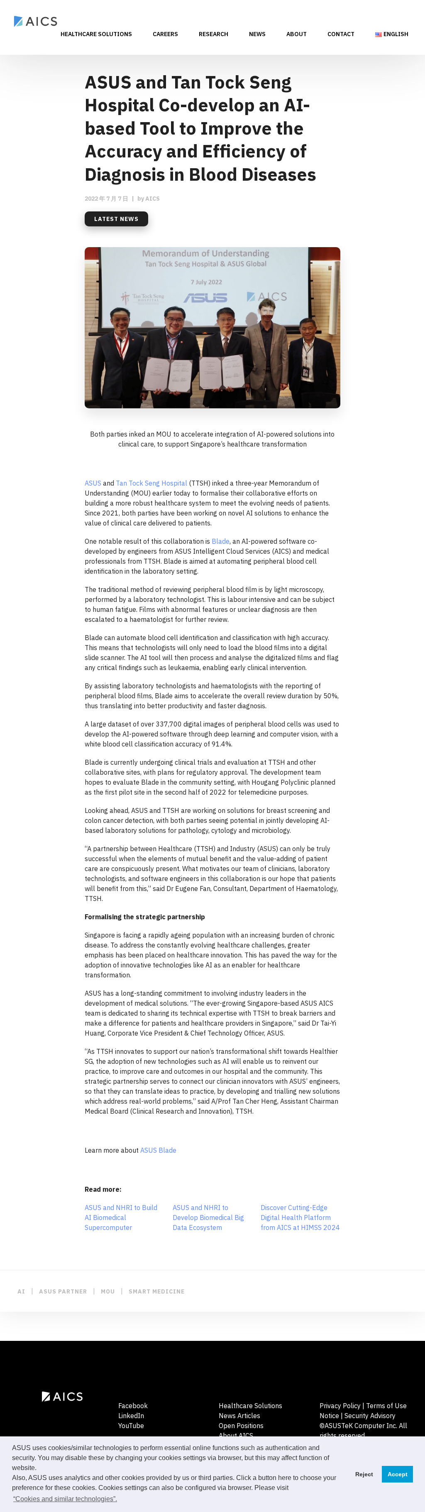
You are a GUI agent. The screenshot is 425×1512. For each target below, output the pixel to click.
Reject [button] (364, 1474)
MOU (108, 1291)
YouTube (131, 1425)
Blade (221, 541)
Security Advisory (370, 1415)
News (257, 34)
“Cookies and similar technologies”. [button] (65, 1498)
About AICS (236, 1435)
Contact (340, 34)
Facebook (133, 1406)
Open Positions (241, 1425)
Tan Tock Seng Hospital (151, 483)
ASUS (93, 483)
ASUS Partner (63, 1291)
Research (213, 34)
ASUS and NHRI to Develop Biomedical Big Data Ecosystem (208, 1217)
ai (21, 1291)
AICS (152, 198)
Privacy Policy (340, 1406)
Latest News (116, 219)
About (296, 34)
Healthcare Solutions (96, 34)
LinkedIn (131, 1415)
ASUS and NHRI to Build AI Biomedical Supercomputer (121, 1217)
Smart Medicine (157, 1291)
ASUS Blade (158, 1150)
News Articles (239, 1415)
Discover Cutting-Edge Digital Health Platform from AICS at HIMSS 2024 (300, 1217)
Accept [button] (398, 1474)
